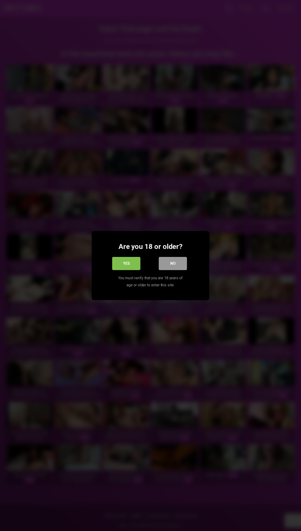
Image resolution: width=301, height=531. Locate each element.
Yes (126, 263)
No (173, 263)
